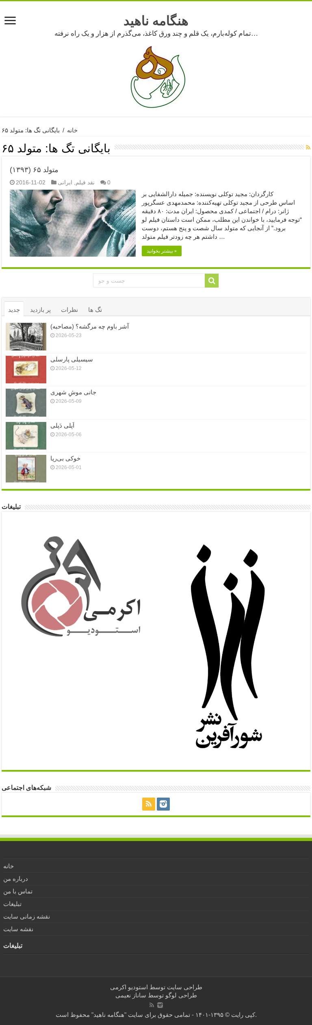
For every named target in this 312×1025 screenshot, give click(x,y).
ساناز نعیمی (130, 995)
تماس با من (17, 891)
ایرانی (65, 182)
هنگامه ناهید (156, 20)
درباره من (15, 878)
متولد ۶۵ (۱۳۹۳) (34, 170)
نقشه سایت (18, 929)
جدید (14, 309)
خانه (72, 130)
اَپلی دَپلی (62, 425)
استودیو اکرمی (129, 987)
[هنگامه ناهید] (156, 76)
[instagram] (163, 804)
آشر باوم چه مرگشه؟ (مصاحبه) (89, 326)
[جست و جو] (212, 281)
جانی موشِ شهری (73, 392)
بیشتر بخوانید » (162, 251)
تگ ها (95, 309)
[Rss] (148, 804)
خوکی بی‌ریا (65, 458)
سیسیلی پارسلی (71, 359)
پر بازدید (40, 309)
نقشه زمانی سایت (26, 916)
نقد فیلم (85, 182)
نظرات (69, 309)
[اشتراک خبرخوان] (308, 147)
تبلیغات (12, 903)
